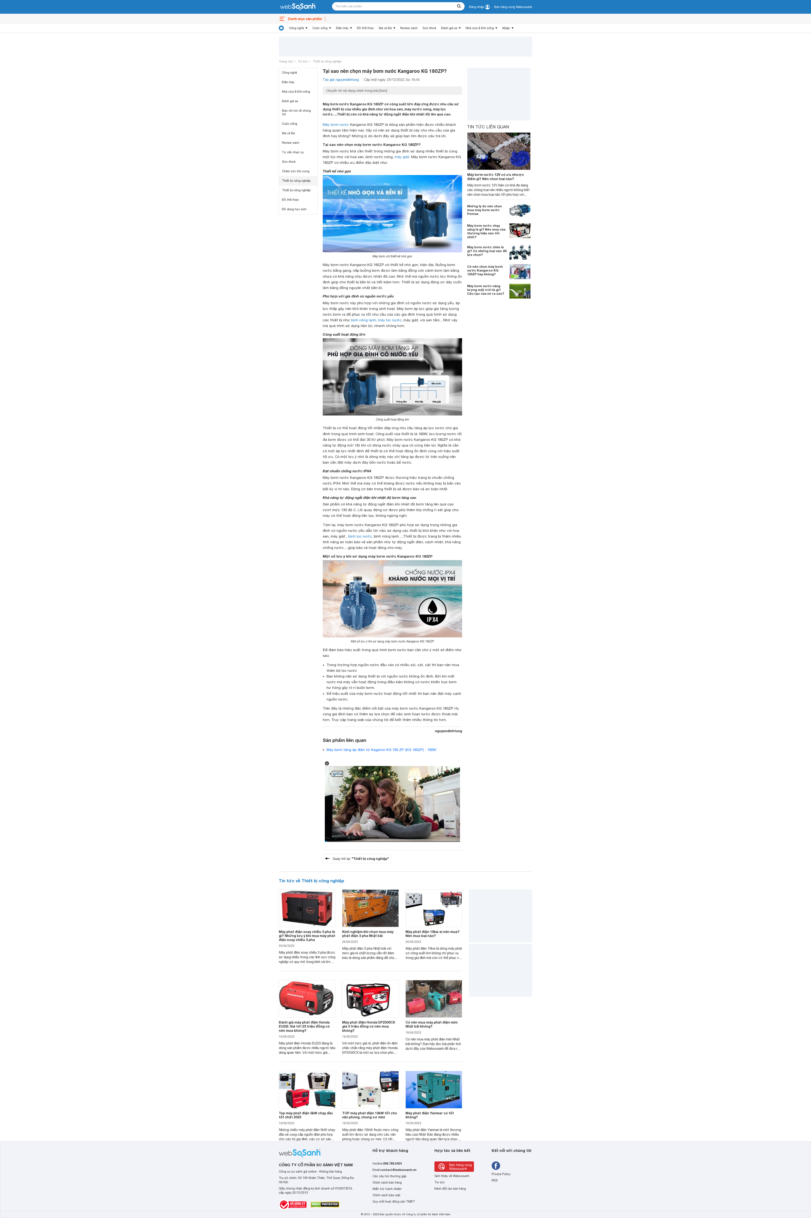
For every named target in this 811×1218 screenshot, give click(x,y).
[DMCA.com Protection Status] (325, 1204)
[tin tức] (281, 28)
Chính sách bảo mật (386, 1195)
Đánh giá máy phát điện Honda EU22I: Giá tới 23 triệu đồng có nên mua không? (304, 1026)
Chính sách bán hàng (387, 1182)
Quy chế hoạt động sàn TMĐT (394, 1201)
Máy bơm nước (336, 124)
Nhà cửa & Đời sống (480, 28)
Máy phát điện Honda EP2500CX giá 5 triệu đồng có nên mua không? (368, 1026)
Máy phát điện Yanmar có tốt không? (430, 1115)
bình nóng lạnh (363, 320)
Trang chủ (286, 61)
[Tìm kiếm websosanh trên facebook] (496, 1165)
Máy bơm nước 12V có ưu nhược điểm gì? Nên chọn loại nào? (495, 176)
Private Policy (501, 1174)
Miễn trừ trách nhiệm (387, 1189)
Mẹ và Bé (385, 28)
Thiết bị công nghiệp (327, 61)
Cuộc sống (320, 28)
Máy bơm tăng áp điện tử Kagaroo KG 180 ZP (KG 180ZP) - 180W (381, 750)
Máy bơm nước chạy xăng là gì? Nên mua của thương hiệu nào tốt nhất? (486, 231)
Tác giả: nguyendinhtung (341, 79)
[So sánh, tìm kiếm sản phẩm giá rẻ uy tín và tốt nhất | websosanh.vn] (298, 7)
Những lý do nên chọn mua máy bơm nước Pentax (484, 209)
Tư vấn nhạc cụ (293, 152)
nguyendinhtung (448, 731)
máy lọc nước (389, 320)
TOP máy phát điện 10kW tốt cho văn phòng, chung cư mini (369, 1115)
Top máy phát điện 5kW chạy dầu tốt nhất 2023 (306, 1115)
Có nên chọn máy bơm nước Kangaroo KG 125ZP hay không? (485, 270)
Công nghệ (296, 28)
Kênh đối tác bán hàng (450, 1188)
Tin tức (303, 61)
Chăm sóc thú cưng (295, 171)
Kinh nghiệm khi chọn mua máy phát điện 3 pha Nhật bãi (367, 934)
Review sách (409, 28)
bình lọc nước (360, 536)
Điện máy (342, 28)
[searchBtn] (459, 6)
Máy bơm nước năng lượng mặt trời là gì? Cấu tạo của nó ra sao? (485, 289)
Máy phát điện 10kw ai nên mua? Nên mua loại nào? (433, 934)
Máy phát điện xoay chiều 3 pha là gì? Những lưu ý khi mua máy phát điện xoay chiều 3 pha (307, 936)
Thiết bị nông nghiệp (296, 190)
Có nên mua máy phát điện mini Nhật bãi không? (431, 1024)
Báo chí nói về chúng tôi (296, 112)
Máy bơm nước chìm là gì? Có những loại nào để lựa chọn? (487, 250)
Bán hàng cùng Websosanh (513, 7)
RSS (495, 1180)
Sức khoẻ (429, 28)
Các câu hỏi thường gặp (390, 1176)
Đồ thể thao (365, 28)
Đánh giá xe (449, 28)
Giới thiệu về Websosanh (451, 1176)
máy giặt (402, 157)
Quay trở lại (361, 859)
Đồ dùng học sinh (294, 209)
